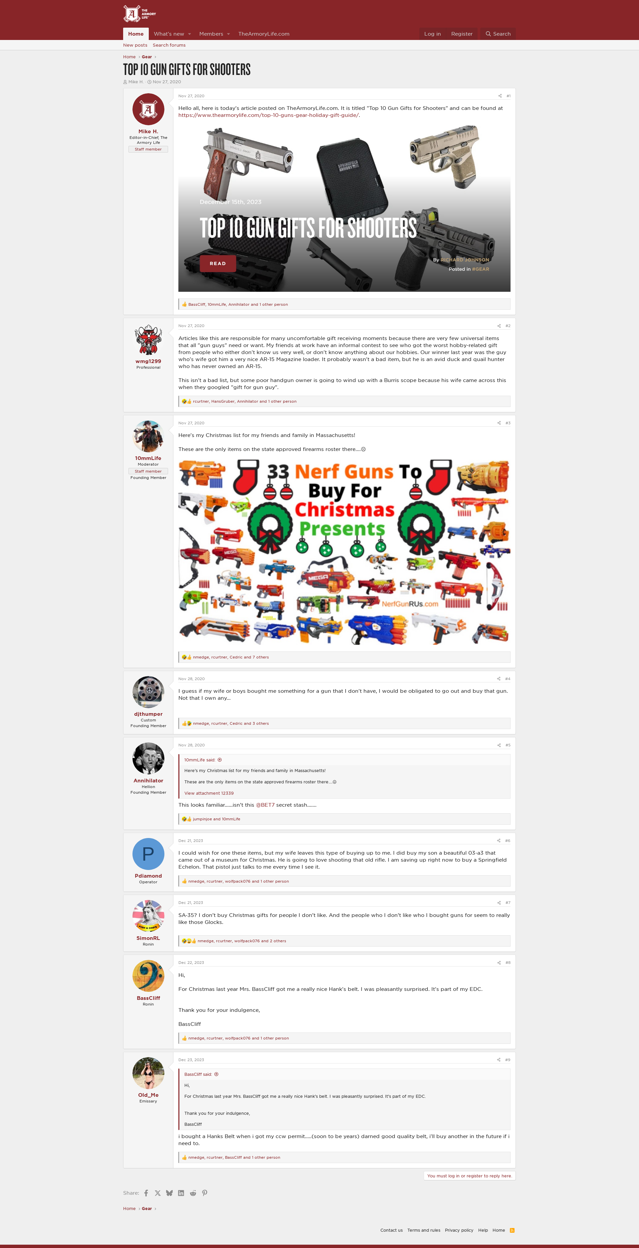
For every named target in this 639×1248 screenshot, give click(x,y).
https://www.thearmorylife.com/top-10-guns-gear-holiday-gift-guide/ (268, 115)
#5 (508, 745)
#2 (508, 325)
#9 (508, 1059)
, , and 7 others (231, 657)
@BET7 (265, 805)
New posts (135, 45)
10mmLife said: (199, 759)
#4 (508, 678)
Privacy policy (459, 1230)
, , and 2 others (242, 941)
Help (483, 1230)
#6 (508, 840)
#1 (509, 96)
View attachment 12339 (209, 793)
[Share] (500, 95)
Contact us (391, 1230)
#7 (508, 902)
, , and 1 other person (238, 304)
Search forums (169, 45)
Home (136, 34)
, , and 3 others (231, 723)
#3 (508, 423)
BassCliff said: (198, 1074)
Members (211, 34)
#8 (508, 962)
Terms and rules (423, 1230)
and (216, 819)
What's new (169, 34)
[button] (189, 34)
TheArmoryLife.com (264, 34)
